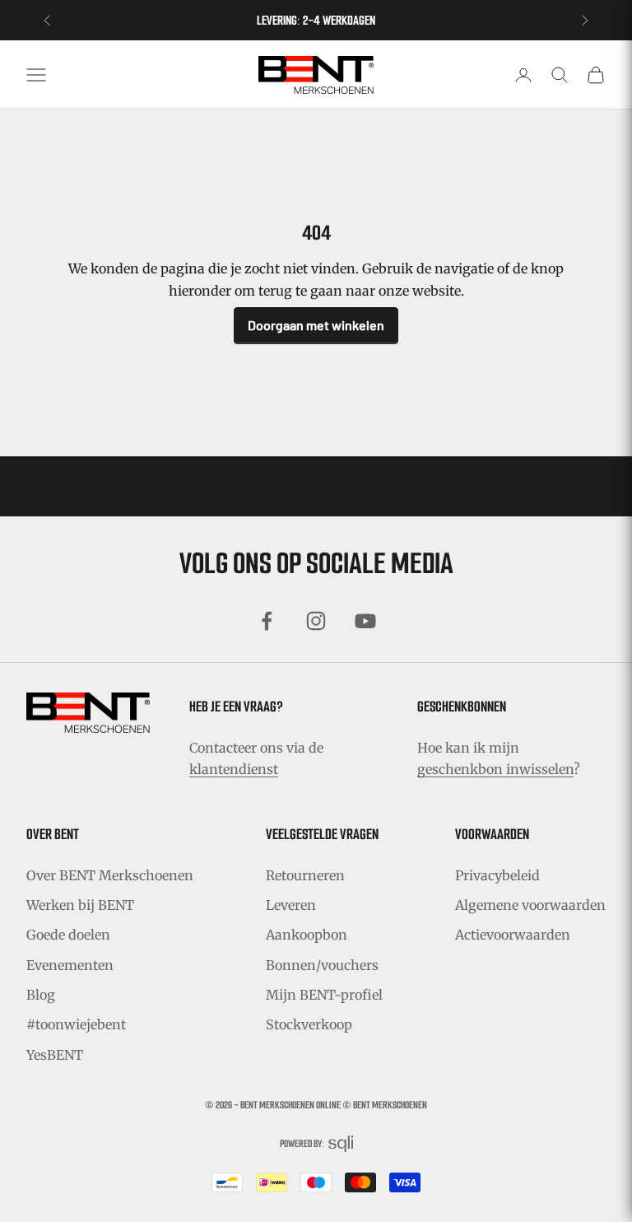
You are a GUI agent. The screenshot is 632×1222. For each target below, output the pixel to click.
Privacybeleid (497, 875)
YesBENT (54, 1055)
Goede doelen (68, 934)
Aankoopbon (306, 934)
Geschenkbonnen (461, 706)
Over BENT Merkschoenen (109, 875)
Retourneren (305, 875)
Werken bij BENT (80, 905)
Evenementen (70, 965)
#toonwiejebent (76, 1024)
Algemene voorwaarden (530, 905)
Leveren (291, 905)
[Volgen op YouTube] (365, 620)
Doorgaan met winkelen (316, 325)
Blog (40, 994)
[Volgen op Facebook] (266, 620)
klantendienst (233, 769)
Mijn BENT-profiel (324, 994)
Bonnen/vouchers (322, 965)
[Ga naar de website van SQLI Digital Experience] (340, 1144)
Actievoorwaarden (512, 934)
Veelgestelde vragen (322, 834)
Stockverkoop (309, 1024)
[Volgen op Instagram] (316, 620)
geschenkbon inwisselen (495, 769)
